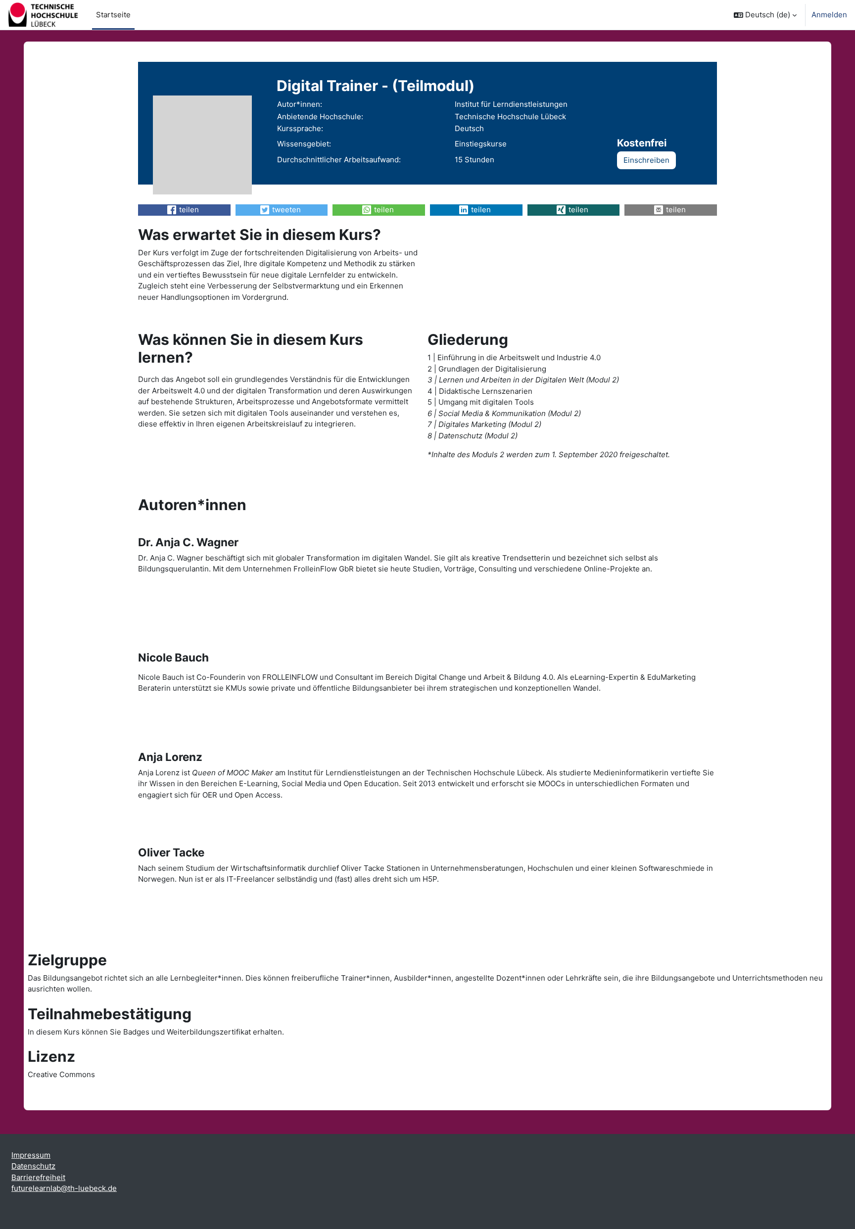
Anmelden (829, 14)
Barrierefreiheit (38, 1177)
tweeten (286, 209)
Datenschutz (33, 1166)
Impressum (30, 1155)
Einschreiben (646, 160)
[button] (765, 15)
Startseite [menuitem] (113, 14)
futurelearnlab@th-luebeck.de (64, 1188)
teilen (189, 209)
